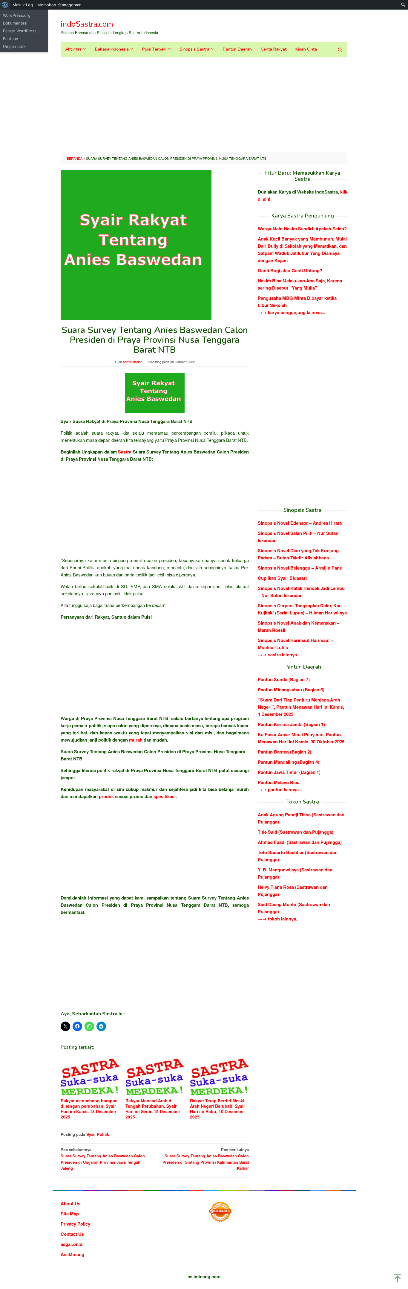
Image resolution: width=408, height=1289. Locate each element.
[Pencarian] (339, 49)
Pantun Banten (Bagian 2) (284, 751)
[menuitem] (5, 5)
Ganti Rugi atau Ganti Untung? (290, 270)
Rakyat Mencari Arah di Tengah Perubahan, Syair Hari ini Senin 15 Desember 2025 (152, 1109)
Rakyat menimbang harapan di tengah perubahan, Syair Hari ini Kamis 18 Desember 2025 (89, 1109)
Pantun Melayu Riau (279, 782)
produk (106, 796)
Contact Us (72, 1234)
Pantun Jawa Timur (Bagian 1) (289, 772)
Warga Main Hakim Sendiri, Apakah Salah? (302, 228)
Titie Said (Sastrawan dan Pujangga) (295, 832)
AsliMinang (72, 1254)
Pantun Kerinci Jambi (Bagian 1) (291, 724)
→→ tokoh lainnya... (279, 918)
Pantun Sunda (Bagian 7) (284, 679)
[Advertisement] (204, 105)
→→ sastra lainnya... (279, 654)
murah (135, 739)
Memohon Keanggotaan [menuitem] (59, 4)
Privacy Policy (75, 1223)
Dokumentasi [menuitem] (15, 23)
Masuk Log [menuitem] (23, 4)
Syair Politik (97, 1134)
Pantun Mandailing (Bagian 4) (288, 762)
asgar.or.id (71, 1244)
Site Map (70, 1213)
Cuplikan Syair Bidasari (282, 577)
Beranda (74, 158)
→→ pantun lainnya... (280, 789)
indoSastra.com (87, 24)
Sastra (124, 451)
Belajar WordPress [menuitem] (19, 30)
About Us (70, 1203)
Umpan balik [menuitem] (14, 46)
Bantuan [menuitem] (10, 38)
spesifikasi (165, 796)
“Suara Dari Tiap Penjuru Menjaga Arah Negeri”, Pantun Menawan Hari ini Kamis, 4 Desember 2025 (301, 706)
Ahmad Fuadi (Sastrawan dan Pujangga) (300, 842)
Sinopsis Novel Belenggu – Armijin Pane (300, 567)
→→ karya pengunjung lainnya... (291, 312)
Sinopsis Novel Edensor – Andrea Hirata (300, 522)
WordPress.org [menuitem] (16, 15)
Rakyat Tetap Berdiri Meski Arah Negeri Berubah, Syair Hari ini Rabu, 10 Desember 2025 (217, 1109)
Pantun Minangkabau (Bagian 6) (291, 689)
